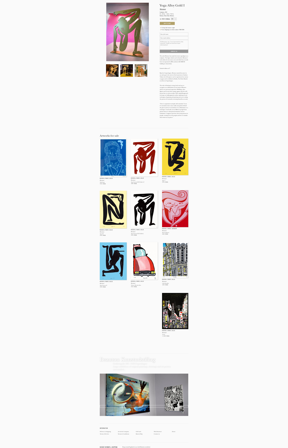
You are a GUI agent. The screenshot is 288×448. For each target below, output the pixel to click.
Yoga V (163, 180)
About (173, 431)
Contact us (157, 434)
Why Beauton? (158, 431)
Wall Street (102, 182)
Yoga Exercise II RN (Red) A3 (137, 182)
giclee (111, 178)
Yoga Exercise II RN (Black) (137, 233)
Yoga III (101, 234)
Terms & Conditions (123, 434)
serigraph (174, 228)
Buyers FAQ (139, 434)
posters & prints (104, 178)
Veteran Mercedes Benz (136, 285)
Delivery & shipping (105, 431)
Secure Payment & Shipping (109, 447)
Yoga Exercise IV (103, 285)
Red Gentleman (165, 232)
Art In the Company (123, 431)
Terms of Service (104, 434)
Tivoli (163, 334)
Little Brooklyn (165, 283)
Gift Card (138, 431)
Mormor (163, 9)
